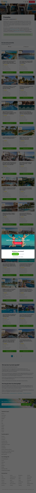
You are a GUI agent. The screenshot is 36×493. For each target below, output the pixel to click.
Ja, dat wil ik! (15, 254)
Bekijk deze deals (18, 243)
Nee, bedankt (22, 254)
